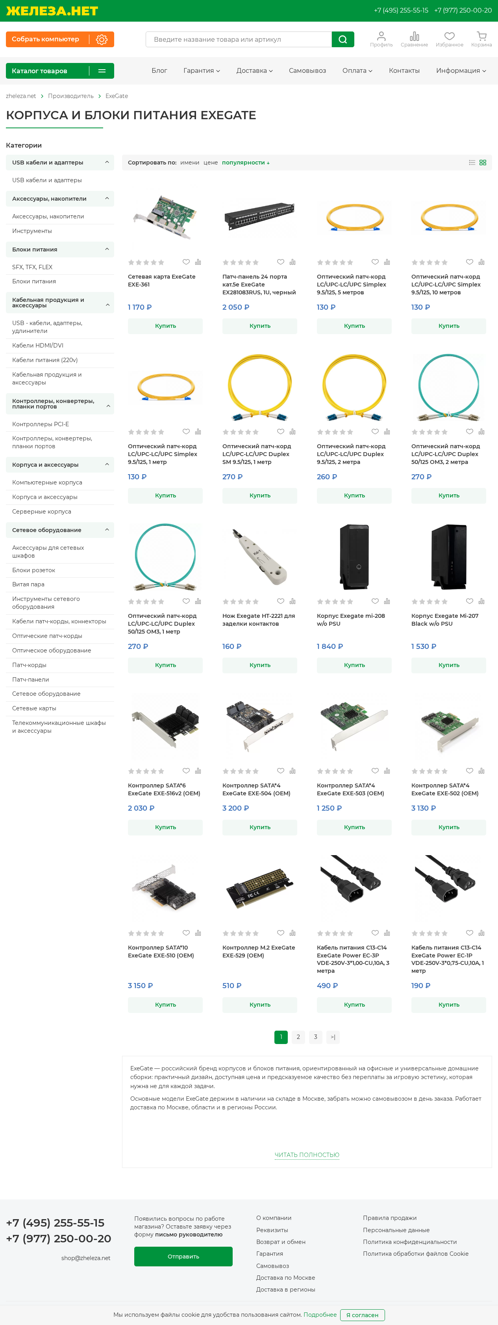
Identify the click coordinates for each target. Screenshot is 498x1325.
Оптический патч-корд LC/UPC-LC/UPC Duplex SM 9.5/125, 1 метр (256, 454)
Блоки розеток (33, 570)
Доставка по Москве (285, 1277)
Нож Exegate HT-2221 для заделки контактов (258, 619)
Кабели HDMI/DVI (37, 345)
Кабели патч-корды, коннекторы (59, 621)
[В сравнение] (198, 262)
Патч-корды (29, 665)
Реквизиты (272, 1230)
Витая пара (28, 584)
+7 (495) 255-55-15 (401, 10)
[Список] (472, 162)
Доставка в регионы (285, 1289)
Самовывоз (307, 70)
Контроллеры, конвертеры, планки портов (53, 403)
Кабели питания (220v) (45, 360)
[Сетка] (482, 162)
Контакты (404, 70)
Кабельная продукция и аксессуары (48, 302)
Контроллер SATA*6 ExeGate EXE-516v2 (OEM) (164, 789)
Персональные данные (396, 1230)
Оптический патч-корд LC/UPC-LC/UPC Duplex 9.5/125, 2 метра (351, 454)
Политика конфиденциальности (410, 1242)
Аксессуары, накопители (49, 198)
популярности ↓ (246, 162)
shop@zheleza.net (86, 1258)
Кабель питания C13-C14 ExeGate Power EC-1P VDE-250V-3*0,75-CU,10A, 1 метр (447, 959)
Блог (159, 70)
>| (333, 1036)
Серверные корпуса (41, 511)
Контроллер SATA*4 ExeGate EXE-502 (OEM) (445, 789)
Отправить (183, 1256)
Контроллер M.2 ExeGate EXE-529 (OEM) (258, 951)
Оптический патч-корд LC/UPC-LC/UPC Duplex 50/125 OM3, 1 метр (162, 623)
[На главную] (52, 11)
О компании (274, 1218)
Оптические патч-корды (47, 635)
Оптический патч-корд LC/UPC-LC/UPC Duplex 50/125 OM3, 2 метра (445, 454)
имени (190, 162)
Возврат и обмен (280, 1242)
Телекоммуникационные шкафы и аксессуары (59, 726)
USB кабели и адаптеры (47, 162)
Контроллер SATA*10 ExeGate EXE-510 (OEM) (161, 951)
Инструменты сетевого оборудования (46, 602)
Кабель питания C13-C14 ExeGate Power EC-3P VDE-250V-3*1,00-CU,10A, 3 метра (353, 959)
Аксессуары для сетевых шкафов (48, 551)
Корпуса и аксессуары (45, 464)
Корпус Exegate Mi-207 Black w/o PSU (445, 619)
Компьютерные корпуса (47, 482)
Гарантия (269, 1253)
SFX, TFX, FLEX (32, 267)
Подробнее (320, 1314)
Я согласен (362, 1315)
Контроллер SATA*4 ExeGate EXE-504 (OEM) (256, 789)
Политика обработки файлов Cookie (415, 1253)
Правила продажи (390, 1218)
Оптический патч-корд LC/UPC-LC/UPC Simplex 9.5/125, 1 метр (162, 454)
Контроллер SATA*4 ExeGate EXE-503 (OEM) (350, 789)
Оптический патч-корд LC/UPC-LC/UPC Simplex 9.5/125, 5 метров (351, 284)
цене (211, 162)
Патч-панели (30, 679)
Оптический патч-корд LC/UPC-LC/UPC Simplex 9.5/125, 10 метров (446, 284)
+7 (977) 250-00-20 (463, 10)
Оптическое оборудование (51, 650)
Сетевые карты (34, 708)
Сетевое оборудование (46, 530)
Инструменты (32, 231)
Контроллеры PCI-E (40, 424)
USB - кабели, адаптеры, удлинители (47, 327)
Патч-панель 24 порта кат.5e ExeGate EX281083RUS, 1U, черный (259, 284)
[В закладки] (186, 262)
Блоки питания (34, 249)
